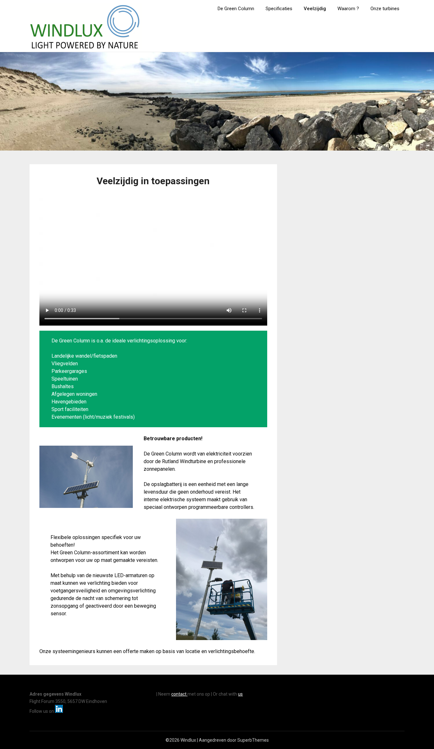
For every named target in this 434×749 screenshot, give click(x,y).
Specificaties (279, 8)
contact (179, 694)
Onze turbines (384, 8)
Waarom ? (348, 8)
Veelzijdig (315, 8)
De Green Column (236, 8)
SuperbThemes (253, 740)
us (240, 694)
